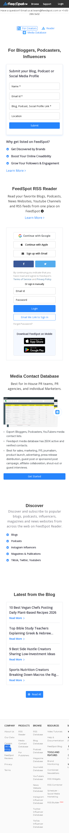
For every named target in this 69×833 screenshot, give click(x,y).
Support (47, 3)
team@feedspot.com (45, 10)
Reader (50, 28)
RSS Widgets (53, 779)
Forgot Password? (23, 323)
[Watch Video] (42, 211)
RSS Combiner (54, 784)
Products (22, 3)
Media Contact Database (23, 743)
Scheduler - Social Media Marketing (53, 793)
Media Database (36, 32)
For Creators (29, 28)
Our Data (9, 737)
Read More (15, 618)
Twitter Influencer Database (38, 812)
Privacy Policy (44, 279)
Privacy (8, 764)
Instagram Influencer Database (38, 799)
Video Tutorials (54, 731)
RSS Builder (55, 802)
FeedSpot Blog (54, 746)
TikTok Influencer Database (38, 823)
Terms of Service (22, 279)
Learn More (15, 170)
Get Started (34, 476)
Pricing (10, 3)
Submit (35, 125)
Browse (35, 3)
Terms (7, 770)
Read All (36, 694)
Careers (8, 746)
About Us (9, 731)
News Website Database (38, 788)
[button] (34, 340)
